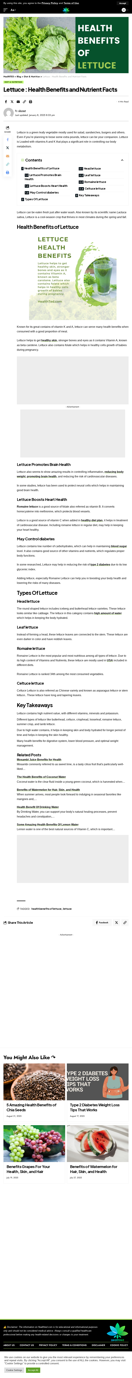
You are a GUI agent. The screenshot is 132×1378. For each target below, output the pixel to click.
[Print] (30, 101)
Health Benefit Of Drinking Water (38, 807)
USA (110, 660)
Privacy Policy (50, 3)
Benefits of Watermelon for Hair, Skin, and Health (48, 789)
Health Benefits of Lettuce (41, 168)
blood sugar (119, 546)
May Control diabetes (44, 192)
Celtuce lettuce (95, 188)
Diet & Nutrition (13, 82)
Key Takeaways (89, 195)
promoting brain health (42, 476)
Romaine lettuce (95, 182)
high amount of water (108, 613)
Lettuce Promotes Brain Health (43, 177)
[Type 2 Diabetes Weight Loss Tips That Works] (98, 1081)
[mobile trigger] (6, 10)
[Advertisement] (73, 380)
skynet (22, 110)
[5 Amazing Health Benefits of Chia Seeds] (34, 1081)
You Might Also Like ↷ (29, 1057)
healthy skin (49, 340)
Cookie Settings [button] (14, 1370)
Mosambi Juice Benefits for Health (39, 759)
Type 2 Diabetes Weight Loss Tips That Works (94, 1107)
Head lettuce (92, 168)
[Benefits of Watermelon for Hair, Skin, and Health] (98, 1143)
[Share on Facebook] (5, 101)
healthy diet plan (92, 520)
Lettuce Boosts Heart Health (49, 186)
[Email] (18, 101)
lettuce (67, 908)
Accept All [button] (33, 1370)
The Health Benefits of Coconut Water (41, 776)
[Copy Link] (24, 101)
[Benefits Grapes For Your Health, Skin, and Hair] (34, 1143)
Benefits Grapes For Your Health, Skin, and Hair (28, 1169)
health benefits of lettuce (46, 908)
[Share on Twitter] (12, 101)
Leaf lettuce (92, 175)
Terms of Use (71, 3)
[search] (116, 10)
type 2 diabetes (100, 564)
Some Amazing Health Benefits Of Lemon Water (48, 824)
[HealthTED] (66, 10)
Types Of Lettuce (36, 199)
